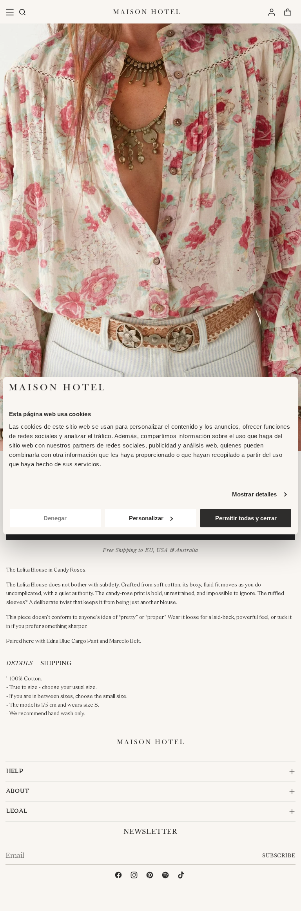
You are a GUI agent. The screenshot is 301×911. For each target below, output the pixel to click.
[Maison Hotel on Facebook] (119, 876)
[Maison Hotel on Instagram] (135, 876)
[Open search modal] (22, 12)
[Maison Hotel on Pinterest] (150, 876)
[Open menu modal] (10, 12)
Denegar (55, 518)
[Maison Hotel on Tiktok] (182, 876)
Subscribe (279, 856)
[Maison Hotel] (146, 11)
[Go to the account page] (271, 12)
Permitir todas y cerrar (246, 518)
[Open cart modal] (287, 12)
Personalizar (146, 518)
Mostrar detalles (254, 494)
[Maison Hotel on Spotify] (166, 876)
